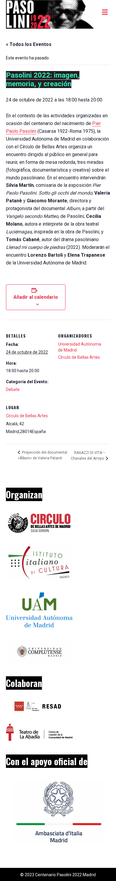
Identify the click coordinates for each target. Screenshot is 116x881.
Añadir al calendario (35, 297)
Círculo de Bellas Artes (27, 415)
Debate (13, 389)
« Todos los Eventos (28, 44)
